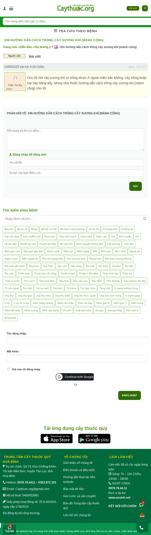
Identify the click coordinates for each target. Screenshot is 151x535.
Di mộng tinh (110, 229)
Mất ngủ (68, 251)
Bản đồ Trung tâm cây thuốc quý (81, 506)
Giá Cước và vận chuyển (79, 496)
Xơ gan (99, 310)
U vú (7, 302)
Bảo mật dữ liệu (73, 488)
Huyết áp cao (28, 243)
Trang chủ (10, 47)
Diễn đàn (25, 47)
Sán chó (62, 266)
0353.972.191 (47, 482)
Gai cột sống (11, 236)
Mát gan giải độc (33, 251)
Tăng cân (104, 288)
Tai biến (116, 266)
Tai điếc (129, 266)
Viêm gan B (103, 302)
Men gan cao (12, 251)
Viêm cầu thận (65, 302)
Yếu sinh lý (132, 310)
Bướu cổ (22, 229)
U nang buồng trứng (126, 288)
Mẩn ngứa (83, 251)
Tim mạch (29, 280)
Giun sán (49, 236)
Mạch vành (53, 251)
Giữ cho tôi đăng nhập (26, 369)
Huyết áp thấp (48, 243)
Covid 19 (94, 229)
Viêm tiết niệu (12, 310)
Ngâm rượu (11, 258)
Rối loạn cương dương (118, 258)
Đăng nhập (129, 395)
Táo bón (57, 288)
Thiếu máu (24, 273)
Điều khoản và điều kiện (79, 470)
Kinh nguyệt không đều (89, 243)
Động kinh (10, 317)
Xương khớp (115, 310)
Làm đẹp (129, 243)
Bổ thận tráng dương (72, 229)
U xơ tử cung (21, 302)
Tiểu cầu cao (80, 280)
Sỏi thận (103, 266)
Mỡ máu (106, 251)
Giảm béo (86, 236)
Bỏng (34, 229)
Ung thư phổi (62, 295)
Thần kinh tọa (110, 273)
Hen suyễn (125, 236)
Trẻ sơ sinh (42, 288)
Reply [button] (132, 67)
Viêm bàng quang (43, 302)
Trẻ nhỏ (27, 288)
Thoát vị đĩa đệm (89, 273)
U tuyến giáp (132, 295)
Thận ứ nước (12, 280)
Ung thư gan (25, 295)
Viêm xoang (31, 310)
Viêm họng (137, 302)
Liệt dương (113, 243)
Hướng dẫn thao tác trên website (79, 479)
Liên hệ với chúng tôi (77, 515)
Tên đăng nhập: (17, 333)
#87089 (141, 66)
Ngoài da (135, 251)
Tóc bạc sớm (87, 288)
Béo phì (8, 229)
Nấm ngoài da (30, 258)
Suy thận (48, 266)
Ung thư (9, 295)
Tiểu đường (113, 280)
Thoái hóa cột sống (45, 273)
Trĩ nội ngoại (11, 288)
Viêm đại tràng (50, 310)
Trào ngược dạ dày (134, 280)
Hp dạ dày (10, 243)
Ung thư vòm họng (110, 295)
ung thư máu (43, 295)
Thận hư (127, 273)
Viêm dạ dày (85, 302)
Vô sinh (67, 310)
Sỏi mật (90, 266)
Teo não (9, 273)
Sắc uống (76, 266)
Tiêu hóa (64, 280)
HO (137, 236)
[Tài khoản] (4, 8)
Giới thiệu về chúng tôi (78, 462)
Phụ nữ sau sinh (76, 258)
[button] (11, 8)
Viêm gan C (120, 302)
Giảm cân (101, 236)
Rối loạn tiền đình (14, 266)
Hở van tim (66, 243)
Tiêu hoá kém (47, 280)
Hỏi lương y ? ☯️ (46, 47)
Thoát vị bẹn (67, 273)
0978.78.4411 (26, 482)
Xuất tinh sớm (83, 310)
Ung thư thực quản (85, 295)
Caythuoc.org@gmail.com (32, 488)
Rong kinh (95, 258)
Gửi (135, 186)
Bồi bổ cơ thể (49, 229)
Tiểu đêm (96, 280)
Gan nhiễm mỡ (32, 236)
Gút (113, 236)
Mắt (95, 251)
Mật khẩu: (13, 351)
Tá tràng (71, 288)
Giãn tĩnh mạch (68, 236)
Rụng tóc (34, 266)
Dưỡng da (127, 229)
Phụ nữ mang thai (52, 258)
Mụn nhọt (120, 251)
